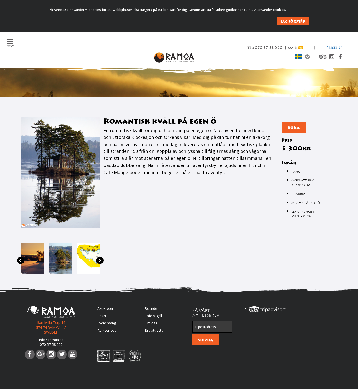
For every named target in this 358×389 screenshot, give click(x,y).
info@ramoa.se (51, 339)
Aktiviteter (105, 308)
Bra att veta (154, 330)
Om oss (151, 323)
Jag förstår (293, 21)
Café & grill (153, 315)
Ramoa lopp (107, 330)
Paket (101, 315)
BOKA (294, 128)
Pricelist (334, 48)
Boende (151, 308)
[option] (32, 258)
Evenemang (106, 323)
